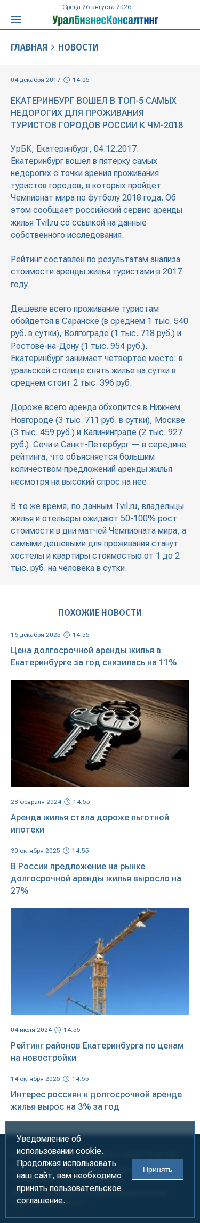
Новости (78, 47)
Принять (157, 1169)
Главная (29, 47)
